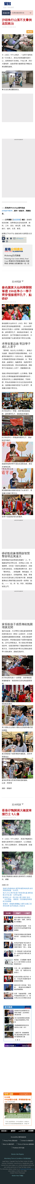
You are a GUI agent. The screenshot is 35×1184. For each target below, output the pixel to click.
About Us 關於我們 (8, 1144)
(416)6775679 (7, 210)
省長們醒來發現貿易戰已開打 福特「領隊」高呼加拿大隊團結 (22, 919)
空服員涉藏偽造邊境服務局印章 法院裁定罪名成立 (22, 936)
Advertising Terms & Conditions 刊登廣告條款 (17, 1158)
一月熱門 (27, 913)
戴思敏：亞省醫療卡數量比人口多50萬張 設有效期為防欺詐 (22, 962)
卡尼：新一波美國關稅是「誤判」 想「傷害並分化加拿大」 (22, 970)
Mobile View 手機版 (17, 1175)
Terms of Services (23, 1144)
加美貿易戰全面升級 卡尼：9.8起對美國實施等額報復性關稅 (22, 979)
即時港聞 (11, 7)
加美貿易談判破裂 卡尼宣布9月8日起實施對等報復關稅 (22, 928)
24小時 (8, 913)
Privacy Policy (8, 1140)
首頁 (4, 7)
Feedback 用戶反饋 (18, 1148)
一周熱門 (18, 913)
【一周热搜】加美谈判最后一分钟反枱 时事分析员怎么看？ (22, 953)
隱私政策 (14, 1140)
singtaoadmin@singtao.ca (27, 1169)
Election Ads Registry (17, 1154)
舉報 (30, 32)
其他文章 (6, 13)
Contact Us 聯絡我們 (27, 1140)
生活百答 (16, 219)
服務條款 (31, 1144)
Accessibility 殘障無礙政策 (18, 1137)
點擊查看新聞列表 (18, 13)
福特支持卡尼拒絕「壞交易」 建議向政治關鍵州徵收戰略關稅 (22, 987)
